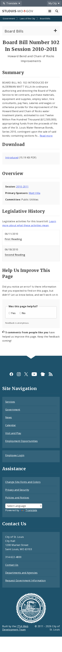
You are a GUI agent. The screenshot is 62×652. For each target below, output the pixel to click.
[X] (26, 374)
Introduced (11, 157)
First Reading (13, 239)
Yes (13, 313)
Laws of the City (27, 18)
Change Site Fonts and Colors (22, 482)
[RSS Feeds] (51, 374)
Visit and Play (13, 433)
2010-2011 (22, 186)
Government (9, 18)
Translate (31, 510)
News (8, 417)
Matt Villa (34, 193)
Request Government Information (25, 580)
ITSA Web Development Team (15, 628)
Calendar (10, 425)
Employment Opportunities (21, 441)
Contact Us (11, 565)
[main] (31, 186)
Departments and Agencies (21, 572)
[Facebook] (11, 374)
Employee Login (14, 455)
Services (10, 401)
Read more (46, 135)
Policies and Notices (17, 497)
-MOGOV (17, 11)
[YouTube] (34, 374)
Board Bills (45, 18)
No (23, 313)
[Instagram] (19, 374)
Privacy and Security (17, 489)
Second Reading (15, 254)
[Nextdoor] (42, 374)
